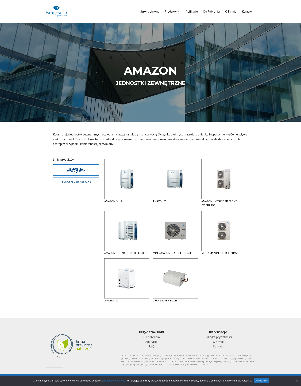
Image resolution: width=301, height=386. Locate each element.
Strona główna (149, 11)
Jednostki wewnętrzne (76, 170)
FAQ (151, 346)
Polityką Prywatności (114, 380)
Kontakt (247, 11)
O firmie (218, 342)
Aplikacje (192, 11)
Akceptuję (261, 380)
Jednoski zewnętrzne (76, 181)
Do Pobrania (211, 11)
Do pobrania (151, 337)
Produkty (171, 11)
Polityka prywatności (218, 337)
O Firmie (230, 11)
